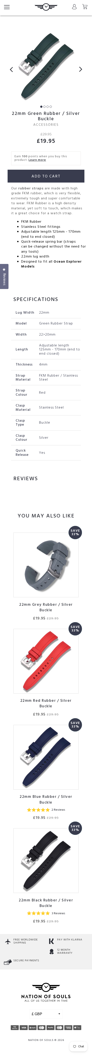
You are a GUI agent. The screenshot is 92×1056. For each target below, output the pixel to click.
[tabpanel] (46, 65)
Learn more (37, 160)
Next (79, 69)
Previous (13, 69)
